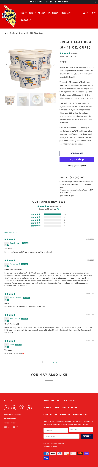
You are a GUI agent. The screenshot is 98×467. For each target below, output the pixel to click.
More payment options (77, 165)
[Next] (53, 64)
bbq (74, 190)
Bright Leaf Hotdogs (68, 56)
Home (6, 33)
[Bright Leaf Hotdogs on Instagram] (22, 407)
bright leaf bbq (81, 190)
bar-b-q (69, 190)
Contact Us (50, 414)
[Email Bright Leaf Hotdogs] (30, 407)
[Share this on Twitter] (66, 177)
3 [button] (49, 362)
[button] (65, 53)
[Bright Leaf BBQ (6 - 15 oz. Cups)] (30, 65)
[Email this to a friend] (82, 177)
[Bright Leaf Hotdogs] (9, 16)
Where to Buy (51, 407)
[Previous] (7, 64)
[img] (9, 239)
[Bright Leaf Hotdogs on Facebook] (7, 407)
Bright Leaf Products (75, 181)
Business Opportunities (74, 414)
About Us (49, 400)
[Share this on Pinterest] (77, 177)
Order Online (69, 407)
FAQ (59, 400)
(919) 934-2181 (15, 414)
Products (13, 33)
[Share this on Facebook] (71, 177)
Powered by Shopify (51, 446)
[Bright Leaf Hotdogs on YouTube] (14, 407)
